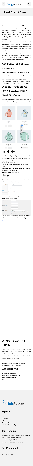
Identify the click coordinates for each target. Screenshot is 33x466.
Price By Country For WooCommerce (12, 439)
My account (5, 418)
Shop (3, 420)
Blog (3, 416)
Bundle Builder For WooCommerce (11, 437)
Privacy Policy (5, 422)
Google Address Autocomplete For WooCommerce (16, 435)
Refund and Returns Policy (9, 425)
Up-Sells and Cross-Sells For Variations (12, 442)
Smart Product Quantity (17, 361)
